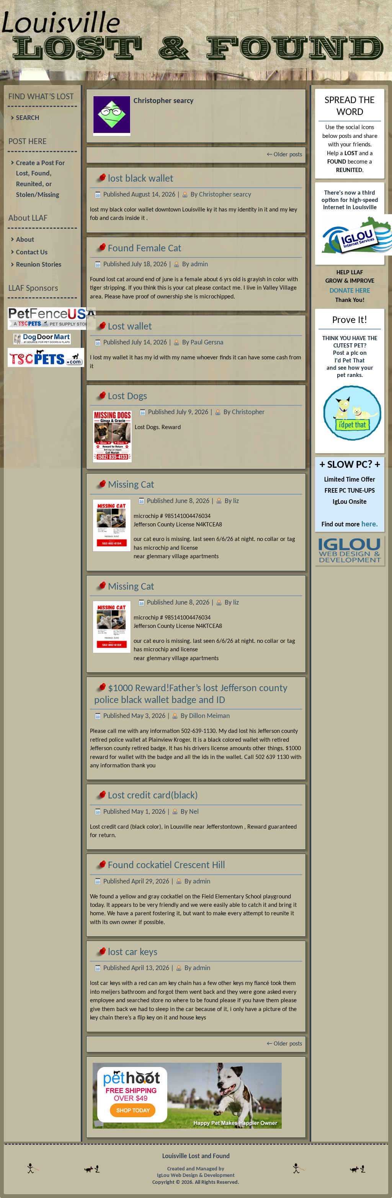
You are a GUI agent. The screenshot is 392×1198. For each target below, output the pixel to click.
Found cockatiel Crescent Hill (166, 865)
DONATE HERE (350, 291)
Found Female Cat (144, 249)
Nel (194, 812)
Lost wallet (130, 327)
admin (199, 264)
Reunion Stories (38, 265)
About (25, 240)
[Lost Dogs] (112, 458)
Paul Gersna (207, 342)
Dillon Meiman (209, 716)
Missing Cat (131, 485)
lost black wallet (140, 179)
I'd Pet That (350, 361)
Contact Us (31, 252)
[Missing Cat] (111, 547)
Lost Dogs (127, 397)
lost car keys (132, 952)
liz (236, 501)
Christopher (248, 412)
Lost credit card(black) (153, 796)
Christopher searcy (225, 194)
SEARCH (27, 118)
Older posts (284, 155)
